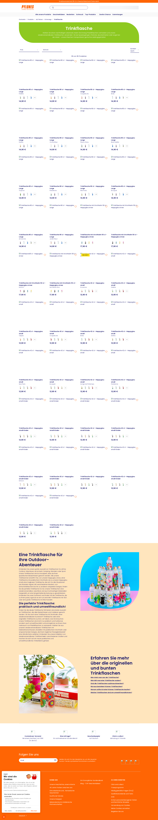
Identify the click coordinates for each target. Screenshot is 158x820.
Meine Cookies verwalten (120, 808)
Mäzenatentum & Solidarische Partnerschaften (61, 803)
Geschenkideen (59, 14)
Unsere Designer (56, 799)
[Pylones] (27, 7)
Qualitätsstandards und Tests (122, 794)
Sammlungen (117, 14)
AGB (112, 797)
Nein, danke (8, 811)
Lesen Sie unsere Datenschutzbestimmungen (16, 790)
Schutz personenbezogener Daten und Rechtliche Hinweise (124, 801)
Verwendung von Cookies (120, 805)
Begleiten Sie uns (117, 811)
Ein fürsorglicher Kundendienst (91, 780)
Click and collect (117, 784)
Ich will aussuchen (21, 811)
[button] (4, 817)
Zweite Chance (105, 14)
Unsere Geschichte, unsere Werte (62, 784)
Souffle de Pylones (56, 796)
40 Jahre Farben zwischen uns (61, 787)
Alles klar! (34, 811)
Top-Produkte (90, 14)
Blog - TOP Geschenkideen (90, 783)
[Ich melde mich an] (55, 760)
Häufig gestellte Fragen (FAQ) (122, 791)
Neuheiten (70, 14)
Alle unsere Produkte (43, 14)
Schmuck (79, 14)
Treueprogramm (117, 787)
